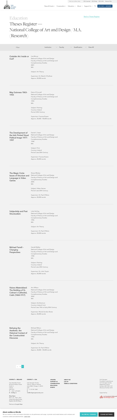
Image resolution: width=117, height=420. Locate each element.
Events (52, 387)
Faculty (61, 47)
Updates (53, 379)
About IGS (67, 379)
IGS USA (101, 1)
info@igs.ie (14, 392)
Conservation (55, 383)
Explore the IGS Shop (15, 401)
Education (53, 385)
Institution (48, 47)
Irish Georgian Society (10, 5)
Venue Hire (108, 1)
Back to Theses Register (92, 16)
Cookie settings (106, 414)
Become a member (105, 6)
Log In (66, 381)
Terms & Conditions (70, 383)
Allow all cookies (89, 414)
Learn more (27, 416)
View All (91, 47)
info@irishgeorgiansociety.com (35, 392)
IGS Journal (87, 1)
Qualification (78, 47)
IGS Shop (94, 1)
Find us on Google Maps (15, 404)
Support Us (54, 381)
